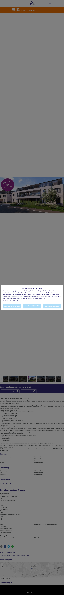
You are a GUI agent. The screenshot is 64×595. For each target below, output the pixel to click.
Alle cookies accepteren (12, 306)
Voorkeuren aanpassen (51, 306)
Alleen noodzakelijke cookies (32, 306)
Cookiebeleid (7, 301)
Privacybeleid (17, 301)
